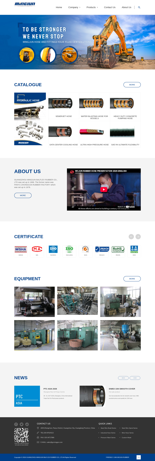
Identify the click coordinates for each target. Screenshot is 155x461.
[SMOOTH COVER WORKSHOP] (120, 335)
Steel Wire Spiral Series (129, 428)
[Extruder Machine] (77, 301)
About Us (126, 7)
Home (59, 7)
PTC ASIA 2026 (50, 389)
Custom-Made (126, 437)
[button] (131, 236)
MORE (132, 85)
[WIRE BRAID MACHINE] (34, 335)
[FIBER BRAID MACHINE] (77, 335)
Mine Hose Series (128, 433)
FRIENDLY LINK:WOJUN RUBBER (102, 457)
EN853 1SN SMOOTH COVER (122, 389)
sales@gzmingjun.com (55, 442)
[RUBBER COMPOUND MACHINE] (34, 302)
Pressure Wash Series (108, 437)
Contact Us (109, 7)
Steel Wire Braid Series (108, 428)
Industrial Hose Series (108, 433)
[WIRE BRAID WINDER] (120, 302)
